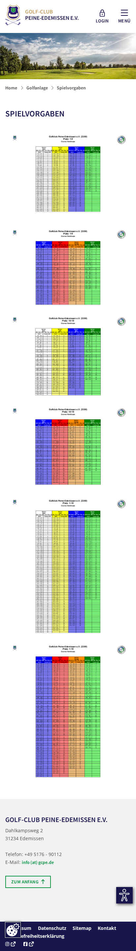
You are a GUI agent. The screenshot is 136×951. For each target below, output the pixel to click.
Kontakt (107, 928)
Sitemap (82, 928)
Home (11, 88)
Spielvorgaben (71, 88)
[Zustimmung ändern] (13, 930)
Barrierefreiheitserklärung (34, 936)
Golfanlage (37, 88)
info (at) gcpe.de (38, 862)
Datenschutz (52, 928)
